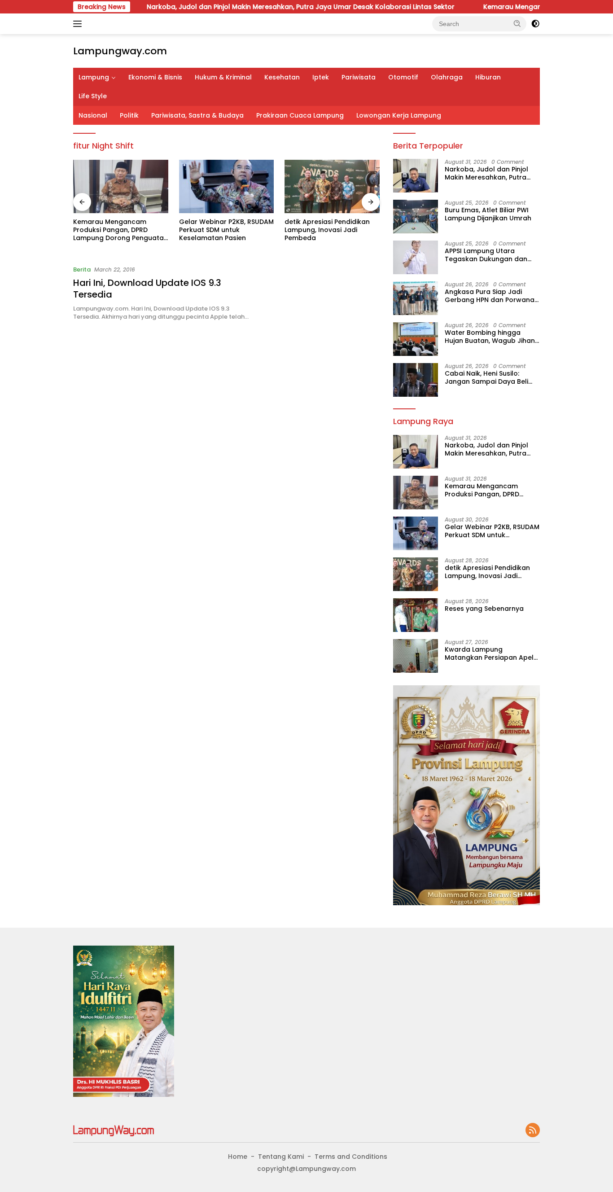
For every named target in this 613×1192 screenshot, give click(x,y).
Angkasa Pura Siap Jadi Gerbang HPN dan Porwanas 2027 (491, 296)
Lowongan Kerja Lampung (398, 115)
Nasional (93, 115)
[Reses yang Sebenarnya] (415, 615)
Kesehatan (282, 77)
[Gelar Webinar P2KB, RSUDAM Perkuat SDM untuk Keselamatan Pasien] (226, 186)
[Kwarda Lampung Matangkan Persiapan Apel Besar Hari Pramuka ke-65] (415, 656)
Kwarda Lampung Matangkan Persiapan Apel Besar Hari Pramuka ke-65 (489, 653)
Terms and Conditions (351, 1156)
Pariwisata (359, 77)
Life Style (93, 96)
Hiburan (488, 77)
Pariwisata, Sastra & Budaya (197, 115)
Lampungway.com (120, 51)
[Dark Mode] (535, 23)
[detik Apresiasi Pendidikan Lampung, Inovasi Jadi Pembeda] (332, 186)
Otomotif (403, 77)
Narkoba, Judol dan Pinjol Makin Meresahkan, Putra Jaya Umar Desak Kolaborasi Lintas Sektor (266, 7)
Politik (129, 115)
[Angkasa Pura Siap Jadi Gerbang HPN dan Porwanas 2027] (415, 298)
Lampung (94, 77)
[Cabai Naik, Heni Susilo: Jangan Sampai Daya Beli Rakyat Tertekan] (415, 380)
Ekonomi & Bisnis (155, 77)
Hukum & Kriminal (223, 77)
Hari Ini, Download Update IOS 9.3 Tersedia (147, 288)
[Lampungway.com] (113, 1130)
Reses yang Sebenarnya (484, 609)
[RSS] (532, 1131)
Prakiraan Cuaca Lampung (300, 115)
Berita (82, 269)
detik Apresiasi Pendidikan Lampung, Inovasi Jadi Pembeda (327, 230)
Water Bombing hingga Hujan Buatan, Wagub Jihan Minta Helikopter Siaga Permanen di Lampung (490, 337)
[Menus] (79, 23)
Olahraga (447, 77)
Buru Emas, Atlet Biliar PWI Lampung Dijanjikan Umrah (488, 214)
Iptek (320, 77)
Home (237, 1156)
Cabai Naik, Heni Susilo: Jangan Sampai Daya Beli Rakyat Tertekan (486, 377)
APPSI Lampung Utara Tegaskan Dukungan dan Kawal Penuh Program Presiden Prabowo (486, 255)
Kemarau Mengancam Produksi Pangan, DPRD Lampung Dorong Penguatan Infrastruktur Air (120, 230)
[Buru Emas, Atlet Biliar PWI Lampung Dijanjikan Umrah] (415, 216)
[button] (517, 23)
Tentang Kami (281, 1156)
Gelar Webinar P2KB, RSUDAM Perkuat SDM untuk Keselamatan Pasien (226, 230)
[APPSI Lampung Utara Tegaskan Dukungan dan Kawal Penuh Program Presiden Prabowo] (415, 257)
